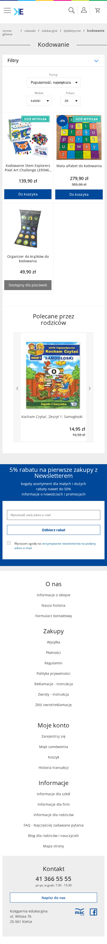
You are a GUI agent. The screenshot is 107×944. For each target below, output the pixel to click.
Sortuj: (53, 74)
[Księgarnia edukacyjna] (79, 911)
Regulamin (53, 663)
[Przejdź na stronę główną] (18, 11)
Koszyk (53, 757)
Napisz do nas (53, 897)
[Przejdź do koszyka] (98, 10)
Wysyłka (53, 642)
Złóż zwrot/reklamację (53, 704)
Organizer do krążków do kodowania (28, 258)
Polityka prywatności (53, 673)
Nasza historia (53, 605)
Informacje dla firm (54, 804)
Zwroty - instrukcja (53, 694)
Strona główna (7, 32)
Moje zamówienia (53, 746)
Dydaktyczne (72, 31)
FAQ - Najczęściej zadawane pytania (54, 825)
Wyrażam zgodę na (55, 545)
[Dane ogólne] (84, 10)
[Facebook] (93, 911)
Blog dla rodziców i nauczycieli (53, 835)
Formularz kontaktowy (53, 615)
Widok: (39, 93)
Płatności (53, 652)
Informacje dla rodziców (54, 814)
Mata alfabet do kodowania (79, 166)
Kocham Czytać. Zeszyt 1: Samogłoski (52, 417)
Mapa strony (53, 846)
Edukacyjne (49, 31)
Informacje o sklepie (53, 595)
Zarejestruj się (53, 736)
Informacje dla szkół (53, 794)
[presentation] (17, 387)
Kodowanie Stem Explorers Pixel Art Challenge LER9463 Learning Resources (28, 167)
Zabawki (30, 31)
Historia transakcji (54, 767)
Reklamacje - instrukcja (53, 683)
